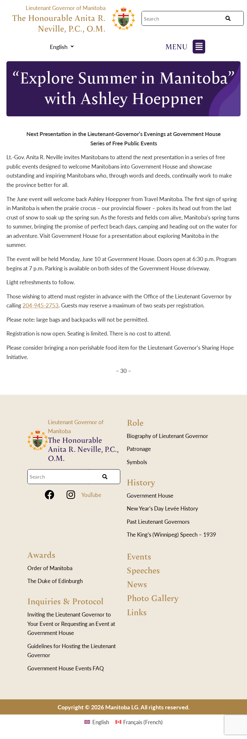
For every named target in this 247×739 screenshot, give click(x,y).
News (137, 584)
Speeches (143, 570)
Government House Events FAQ (65, 668)
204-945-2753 (41, 305)
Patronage (139, 448)
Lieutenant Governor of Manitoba (65, 8)
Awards (41, 554)
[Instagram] (70, 494)
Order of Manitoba (49, 568)
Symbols (137, 462)
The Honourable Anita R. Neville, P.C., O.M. (58, 23)
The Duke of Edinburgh (55, 581)
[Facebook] (49, 494)
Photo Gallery (152, 597)
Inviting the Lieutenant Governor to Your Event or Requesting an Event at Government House (71, 623)
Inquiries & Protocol (65, 601)
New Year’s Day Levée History (162, 508)
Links (137, 612)
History (141, 482)
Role (135, 422)
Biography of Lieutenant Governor (167, 436)
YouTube (91, 495)
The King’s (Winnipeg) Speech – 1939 (171, 534)
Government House (150, 495)
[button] (61, 46)
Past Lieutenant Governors (158, 521)
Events (139, 556)
